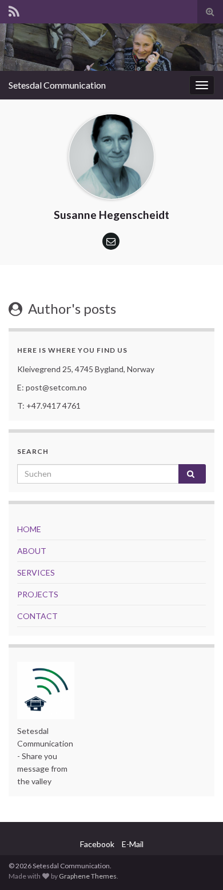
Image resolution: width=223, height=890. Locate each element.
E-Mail (133, 844)
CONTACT (37, 616)
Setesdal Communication (57, 84)
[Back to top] (197, 864)
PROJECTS (37, 594)
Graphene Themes (88, 876)
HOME (29, 529)
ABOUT (31, 551)
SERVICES (36, 572)
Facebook (97, 844)
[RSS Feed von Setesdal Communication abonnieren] (14, 9)
